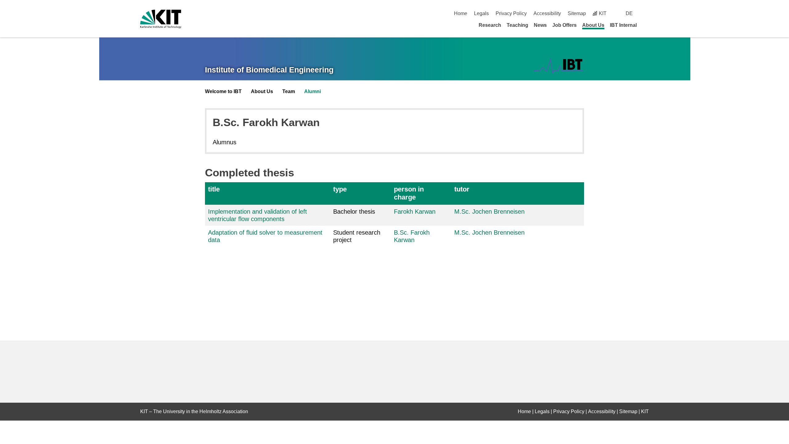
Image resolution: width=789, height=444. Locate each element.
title (214, 189)
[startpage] (646, 25)
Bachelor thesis (354, 211)
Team (288, 91)
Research (490, 25)
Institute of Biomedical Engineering (269, 69)
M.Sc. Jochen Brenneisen (489, 211)
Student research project (356, 236)
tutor (461, 189)
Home (460, 13)
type (340, 189)
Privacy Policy (511, 13)
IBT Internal (623, 25)
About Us (593, 25)
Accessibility (547, 13)
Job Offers (564, 25)
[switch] (646, 13)
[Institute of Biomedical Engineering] (558, 66)
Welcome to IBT (223, 91)
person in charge (409, 193)
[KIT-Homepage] (160, 19)
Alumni (312, 91)
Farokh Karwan (414, 211)
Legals (481, 13)
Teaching (517, 25)
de (629, 13)
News (540, 25)
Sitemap (577, 13)
